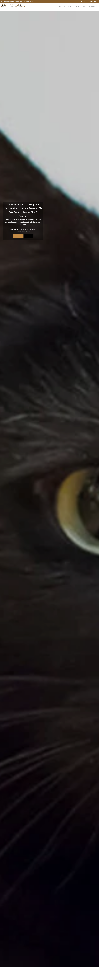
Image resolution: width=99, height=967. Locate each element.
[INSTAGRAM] (84, 1)
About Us (28, 236)
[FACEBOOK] (81, 1)
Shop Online (18, 236)
